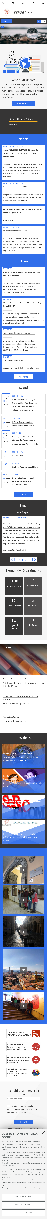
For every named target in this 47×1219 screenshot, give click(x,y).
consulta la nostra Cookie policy (32, 1188)
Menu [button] (5, 21)
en (44, 21)
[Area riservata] (33, 3)
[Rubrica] (13, 3)
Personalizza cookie (23, 1204)
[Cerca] (3, 3)
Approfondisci (23, 103)
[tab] (39, 21)
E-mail (23, 1094)
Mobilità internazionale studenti (16, 679)
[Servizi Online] (24, 3)
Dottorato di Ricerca (11, 717)
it (39, 21)
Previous (12, 559)
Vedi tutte (23, 376)
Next (34, 559)
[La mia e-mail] (43, 3)
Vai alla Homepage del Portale (7, 12)
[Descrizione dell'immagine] (2, 27)
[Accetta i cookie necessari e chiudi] (43, 1133)
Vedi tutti (23, 494)
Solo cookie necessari (23, 1197)
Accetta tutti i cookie (24, 1212)
